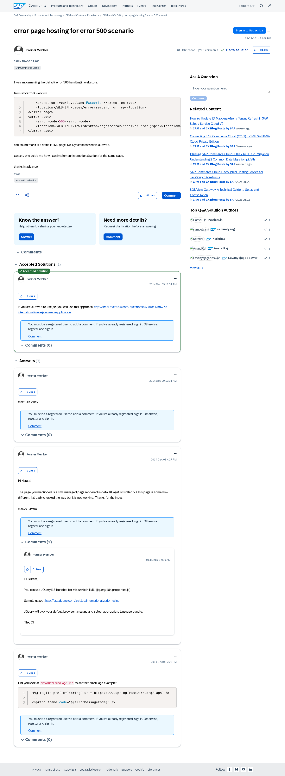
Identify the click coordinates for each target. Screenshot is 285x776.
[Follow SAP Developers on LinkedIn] (250, 769)
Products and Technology (67, 5)
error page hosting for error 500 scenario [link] (146, 15)
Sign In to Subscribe (249, 30)
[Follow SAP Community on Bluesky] (236, 769)
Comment (171, 195)
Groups (93, 5)
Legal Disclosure (90, 769)
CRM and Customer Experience (82, 15)
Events (141, 5)
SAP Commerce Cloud (27, 68)
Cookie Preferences (148, 769)
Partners (127, 5)
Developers (109, 5)
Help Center (158, 5)
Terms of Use (52, 769)
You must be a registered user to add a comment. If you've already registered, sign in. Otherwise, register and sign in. (93, 327)
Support (126, 769)
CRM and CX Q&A (112, 15)
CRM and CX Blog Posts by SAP (214, 128)
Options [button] (268, 31)
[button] (255, 50)
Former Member (37, 50)
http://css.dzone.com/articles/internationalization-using (82, 600)
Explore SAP (247, 5)
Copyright (70, 769)
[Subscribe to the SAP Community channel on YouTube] (243, 769)
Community (37, 5)
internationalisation (26, 180)
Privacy (36, 769)
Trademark (111, 769)
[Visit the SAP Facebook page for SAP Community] (229, 769)
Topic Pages (178, 5)
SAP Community (22, 15)
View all (195, 268)
